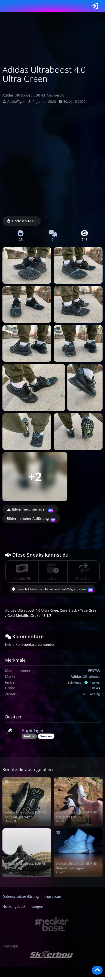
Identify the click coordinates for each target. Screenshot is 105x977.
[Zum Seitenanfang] (97, 970)
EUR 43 (94, 688)
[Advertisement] (52, 159)
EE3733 (94, 670)
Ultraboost (85, 676)
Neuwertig (91, 693)
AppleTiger (16, 101)
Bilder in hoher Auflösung (28, 518)
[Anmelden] (95, 6)
